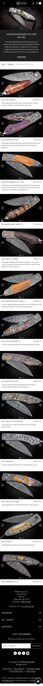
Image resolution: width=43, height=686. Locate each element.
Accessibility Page (7, 680)
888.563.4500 (26, 602)
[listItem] (15, 671)
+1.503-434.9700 (28, 606)
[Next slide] (40, 83)
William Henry (28, 662)
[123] (21, 83)
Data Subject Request (33, 669)
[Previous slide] (2, 83)
